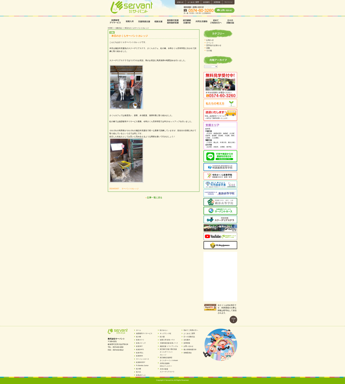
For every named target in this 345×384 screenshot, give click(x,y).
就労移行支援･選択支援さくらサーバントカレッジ (168, 352)
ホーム (138, 330)
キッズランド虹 (165, 333)
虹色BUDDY (140, 362)
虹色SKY (139, 346)
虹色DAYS (140, 349)
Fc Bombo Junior (142, 365)
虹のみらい (164, 330)
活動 (208, 48)
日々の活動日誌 (230, 21)
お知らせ (180, 2)
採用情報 (217, 2)
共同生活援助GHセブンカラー (166, 364)
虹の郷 (138, 369)
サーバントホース (142, 359)
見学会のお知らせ (213, 45)
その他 (209, 50)
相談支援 (158, 21)
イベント (210, 43)
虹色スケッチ (141, 343)
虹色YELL (139, 353)
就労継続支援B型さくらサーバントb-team (169, 359)
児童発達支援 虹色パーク (169, 343)
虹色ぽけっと (141, 375)
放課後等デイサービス (115, 21)
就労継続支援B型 (187, 21)
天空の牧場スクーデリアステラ (167, 370)
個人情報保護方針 (190, 349)
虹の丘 (138, 372)
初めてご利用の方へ (215, 21)
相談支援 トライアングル (169, 346)
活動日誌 (118, 28)
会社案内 (206, 2)
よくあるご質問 (193, 2)
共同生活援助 (201, 21)
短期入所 (129, 21)
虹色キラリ (140, 340)
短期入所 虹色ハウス (167, 340)
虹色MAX (139, 356)
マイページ (228, 2)
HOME (110, 28)
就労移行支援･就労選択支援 (172, 21)
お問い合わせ (226, 10)
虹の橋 (138, 337)
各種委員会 (188, 353)
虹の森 (162, 337)
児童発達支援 (144, 21)
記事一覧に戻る (154, 197)
